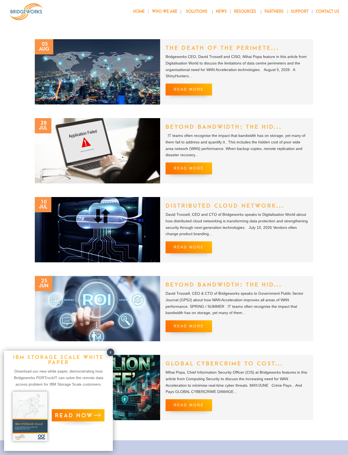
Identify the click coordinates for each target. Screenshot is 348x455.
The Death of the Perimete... (222, 48)
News (221, 12)
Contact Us (327, 12)
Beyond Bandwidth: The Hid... (224, 127)
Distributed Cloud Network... (225, 206)
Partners (274, 12)
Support (300, 12)
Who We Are (164, 12)
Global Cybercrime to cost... (224, 364)
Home (139, 12)
